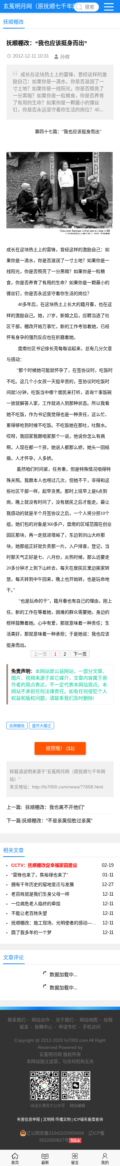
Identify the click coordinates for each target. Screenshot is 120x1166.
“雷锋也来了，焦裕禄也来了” (39, 874)
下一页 (80, 654)
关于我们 (65, 1019)
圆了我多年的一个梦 (31, 932)
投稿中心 (43, 1026)
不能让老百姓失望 (29, 913)
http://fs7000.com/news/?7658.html (67, 786)
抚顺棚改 (17, 726)
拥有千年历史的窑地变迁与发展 (42, 884)
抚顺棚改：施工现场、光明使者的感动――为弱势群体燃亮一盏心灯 (55, 922)
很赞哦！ (56, 748)
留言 (75, 1163)
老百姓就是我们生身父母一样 (40, 894)
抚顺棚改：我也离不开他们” (54, 807)
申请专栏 (67, 1026)
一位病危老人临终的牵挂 (35, 903)
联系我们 (17, 1019)
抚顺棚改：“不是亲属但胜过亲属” (57, 820)
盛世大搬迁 (41, 726)
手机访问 (91, 1026)
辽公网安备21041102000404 (55, 1133)
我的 (105, 1163)
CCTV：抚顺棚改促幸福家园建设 (44, 865)
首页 (15, 1163)
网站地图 (89, 1019)
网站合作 (41, 1019)
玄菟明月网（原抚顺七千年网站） (46, 6)
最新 (45, 1163)
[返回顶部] (107, 1043)
